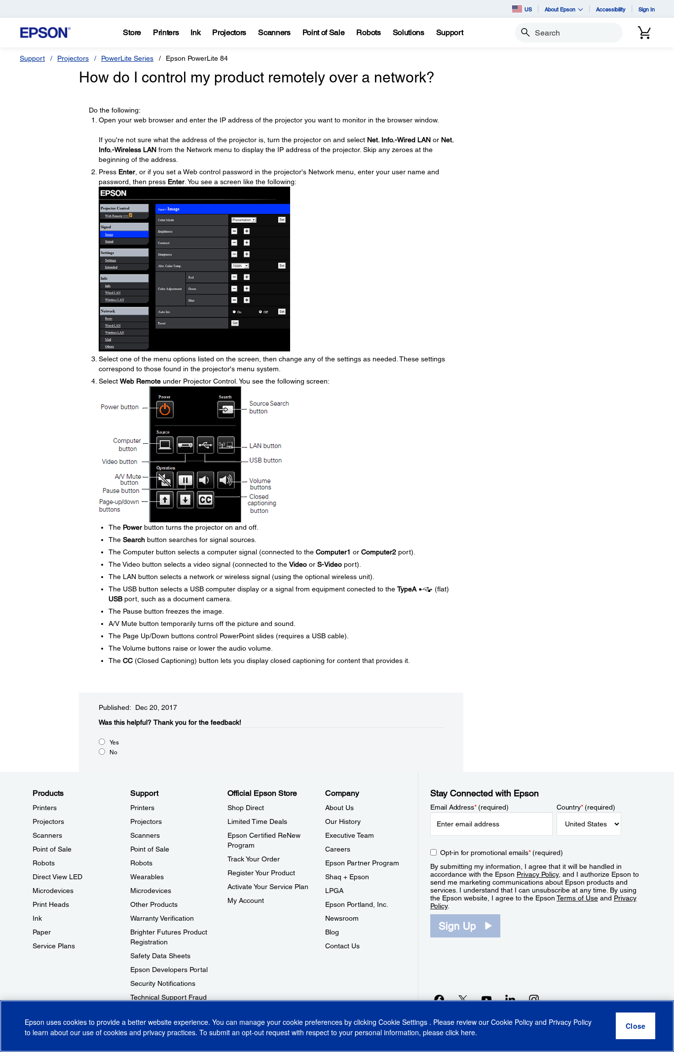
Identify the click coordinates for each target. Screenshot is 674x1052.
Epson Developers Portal (169, 970)
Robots (44, 863)
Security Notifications (162, 983)
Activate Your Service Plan (267, 887)
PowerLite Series (127, 58)
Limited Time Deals (257, 821)
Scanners (47, 835)
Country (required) (586, 807)
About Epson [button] (560, 9)
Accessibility (611, 9)
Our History (343, 821)
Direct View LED (57, 877)
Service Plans (54, 946)
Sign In (646, 9)
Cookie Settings (403, 1022)
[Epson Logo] (45, 33)
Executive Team (349, 835)
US (528, 9)
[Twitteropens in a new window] (463, 999)
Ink (37, 918)
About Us (339, 808)
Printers (45, 808)
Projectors (73, 58)
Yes (114, 742)
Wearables (147, 877)
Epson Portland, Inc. (356, 904)
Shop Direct (245, 808)
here (468, 1033)
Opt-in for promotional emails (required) (501, 853)
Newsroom (342, 918)
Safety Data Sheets (160, 956)
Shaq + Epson (347, 877)
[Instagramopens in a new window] (534, 999)
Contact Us (342, 946)
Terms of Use (577, 898)
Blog (332, 932)
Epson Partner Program (362, 863)
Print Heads (51, 904)
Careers (337, 849)
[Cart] (644, 32)
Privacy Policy (538, 874)
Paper (42, 932)
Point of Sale (52, 849)
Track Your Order (253, 859)
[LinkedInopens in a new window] (510, 999)
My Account (245, 900)
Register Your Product (261, 873)
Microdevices (53, 891)
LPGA (334, 891)
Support (32, 58)
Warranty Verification (162, 918)
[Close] (635, 1026)
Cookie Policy (512, 1022)
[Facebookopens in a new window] (439, 999)
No (113, 752)
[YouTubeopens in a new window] (486, 999)
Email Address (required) (469, 807)
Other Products (154, 904)
